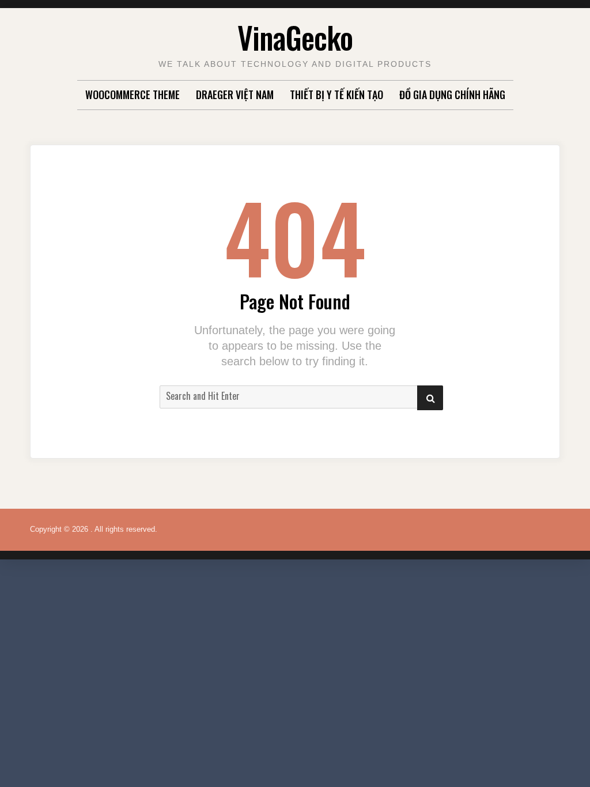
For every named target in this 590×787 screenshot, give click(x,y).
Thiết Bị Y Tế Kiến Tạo (336, 94)
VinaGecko (295, 37)
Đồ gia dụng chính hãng (452, 94)
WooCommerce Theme (132, 94)
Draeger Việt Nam (235, 94)
